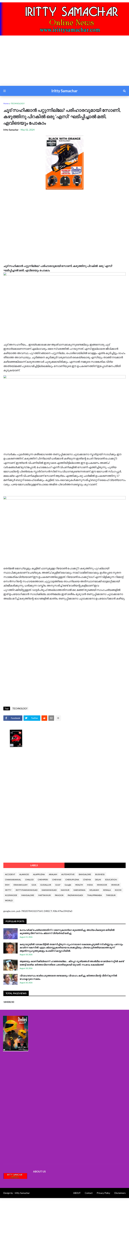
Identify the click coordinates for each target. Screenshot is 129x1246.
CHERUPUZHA (72, 879)
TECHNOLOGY (18, 103)
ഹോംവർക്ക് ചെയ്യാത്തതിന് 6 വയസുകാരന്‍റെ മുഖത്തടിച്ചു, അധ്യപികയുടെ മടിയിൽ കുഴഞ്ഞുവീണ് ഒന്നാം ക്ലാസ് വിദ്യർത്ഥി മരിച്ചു (67, 931)
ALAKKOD (24, 874)
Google (68, 885)
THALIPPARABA (94, 895)
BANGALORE (85, 874)
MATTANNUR (44, 895)
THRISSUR (111, 895)
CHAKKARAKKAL (13, 879)
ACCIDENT (10, 874)
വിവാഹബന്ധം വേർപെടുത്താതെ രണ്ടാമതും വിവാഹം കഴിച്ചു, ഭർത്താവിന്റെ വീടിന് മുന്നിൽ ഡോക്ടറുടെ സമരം (68, 977)
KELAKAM (94, 890)
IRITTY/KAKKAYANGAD (26, 890)
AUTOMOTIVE (68, 874)
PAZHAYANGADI (75, 895)
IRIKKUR (115, 885)
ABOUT (77, 1193)
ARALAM (53, 874)
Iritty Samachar (64, 91)
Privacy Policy (103, 1193)
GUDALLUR (45, 885)
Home (6, 103)
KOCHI (118, 890)
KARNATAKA (79, 890)
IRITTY (8, 890)
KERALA (107, 890)
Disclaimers (120, 1193)
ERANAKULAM (20, 885)
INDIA (90, 885)
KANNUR (65, 890)
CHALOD (29, 879)
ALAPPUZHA (39, 874)
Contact (89, 1193)
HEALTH (79, 885)
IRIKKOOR (102, 885)
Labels (34, 865)
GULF (57, 885)
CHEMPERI (43, 879)
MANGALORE (27, 895)
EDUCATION (111, 879)
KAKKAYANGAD (49, 890)
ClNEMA (87, 879)
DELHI (98, 879)
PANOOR (59, 895)
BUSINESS (99, 874)
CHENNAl (56, 879)
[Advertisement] (64, 62)
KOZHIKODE (11, 895)
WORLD (9, 900)
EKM (7, 885)
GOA (34, 885)
